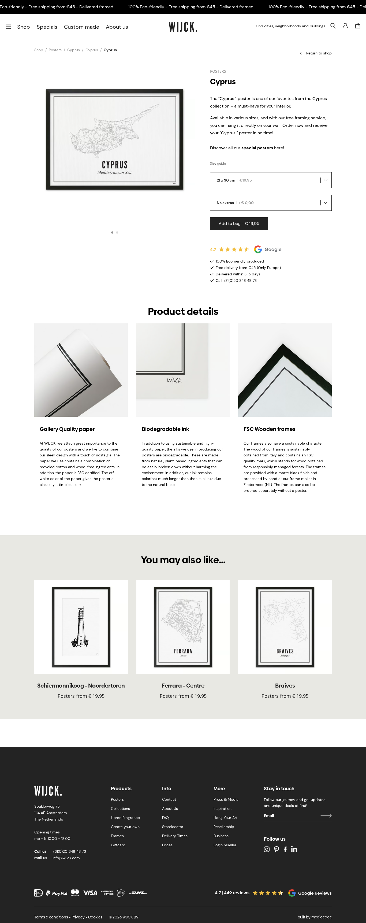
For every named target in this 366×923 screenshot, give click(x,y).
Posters (55, 49)
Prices (167, 845)
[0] (357, 26)
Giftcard (118, 845)
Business (221, 835)
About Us (170, 808)
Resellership (224, 826)
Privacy (78, 917)
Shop (23, 26)
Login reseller (225, 845)
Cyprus (73, 49)
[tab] (112, 232)
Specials (47, 26)
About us (117, 26)
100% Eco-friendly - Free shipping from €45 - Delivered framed (190, 7)
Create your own (125, 826)
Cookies (95, 917)
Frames (117, 835)
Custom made (81, 26)
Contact (169, 799)
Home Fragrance (125, 817)
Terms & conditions (51, 917)
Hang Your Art (225, 817)
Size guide (218, 163)
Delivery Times (175, 835)
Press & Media (226, 799)
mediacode (321, 917)
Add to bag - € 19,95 (239, 223)
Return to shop (319, 53)
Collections (120, 808)
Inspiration (222, 808)
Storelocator (172, 826)
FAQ (165, 817)
